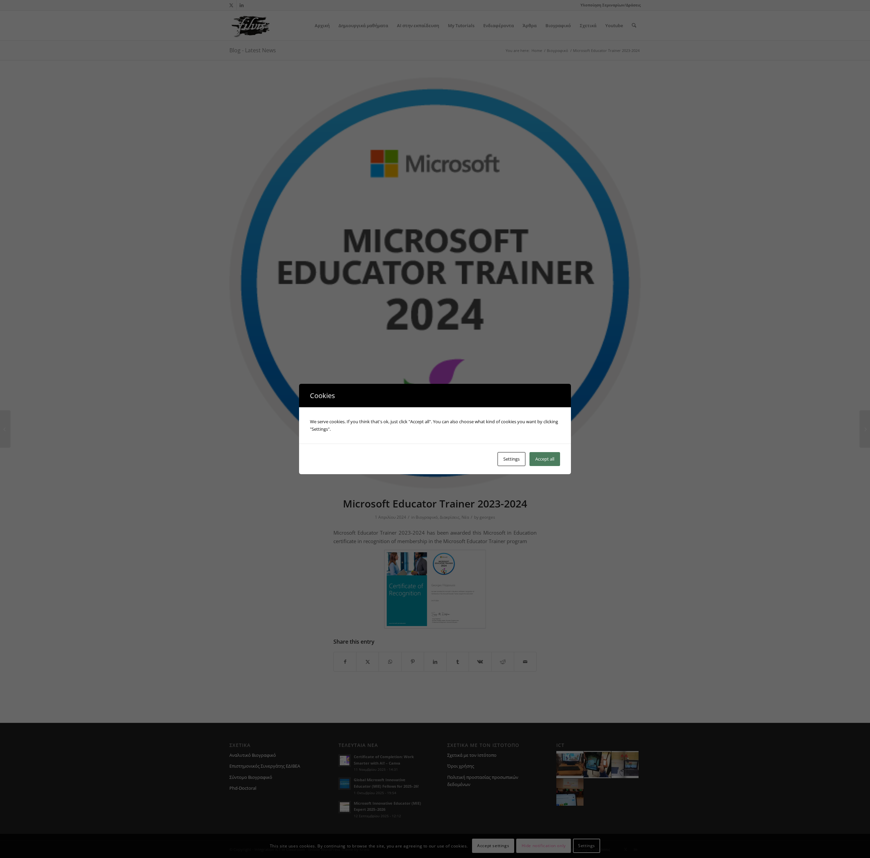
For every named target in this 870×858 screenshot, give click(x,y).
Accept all (544, 459)
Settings (511, 459)
